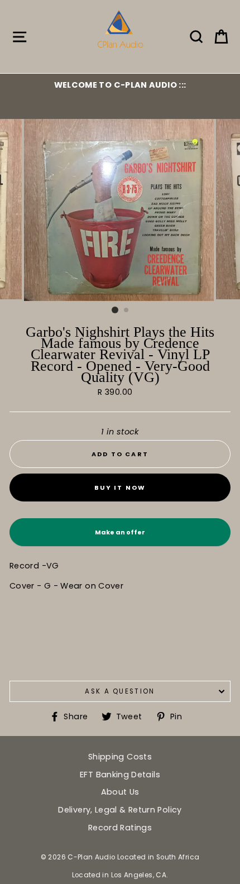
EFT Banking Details (120, 774)
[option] (120, 84)
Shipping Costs (120, 756)
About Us (120, 791)
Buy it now (120, 487)
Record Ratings (120, 827)
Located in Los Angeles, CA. (120, 875)
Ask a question (120, 691)
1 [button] (115, 310)
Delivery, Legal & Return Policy (119, 809)
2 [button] (126, 310)
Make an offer (120, 537)
